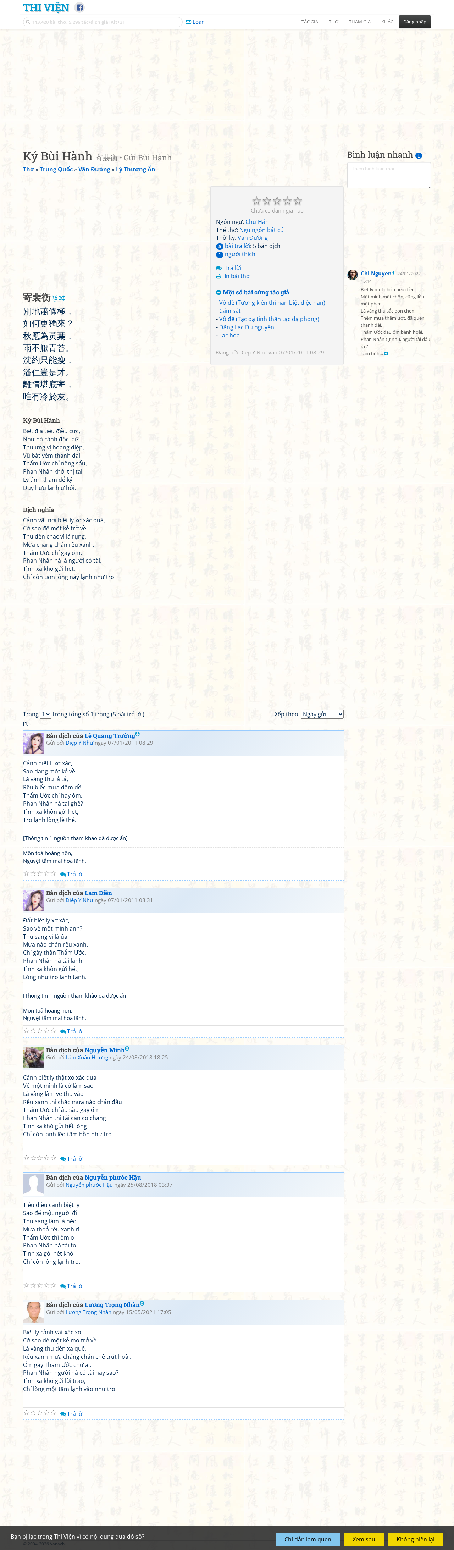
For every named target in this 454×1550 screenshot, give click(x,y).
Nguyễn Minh (105, 1050)
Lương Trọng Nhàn (112, 1305)
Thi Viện (46, 7)
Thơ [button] (333, 21)
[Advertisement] (227, 83)
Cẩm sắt (230, 311)
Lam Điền (98, 893)
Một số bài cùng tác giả (255, 292)
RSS (427, 1544)
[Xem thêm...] (386, 354)
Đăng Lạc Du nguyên (246, 327)
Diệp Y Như (253, 352)
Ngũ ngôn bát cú (261, 230)
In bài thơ (237, 276)
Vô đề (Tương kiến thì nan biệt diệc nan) (272, 303)
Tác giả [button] (309, 21)
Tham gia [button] (360, 21)
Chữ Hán (257, 222)
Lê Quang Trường (110, 736)
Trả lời (233, 268)
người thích (236, 254)
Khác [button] (387, 21)
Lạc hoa (229, 335)
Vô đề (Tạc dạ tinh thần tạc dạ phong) (269, 319)
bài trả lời (234, 246)
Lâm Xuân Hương (87, 1057)
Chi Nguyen (376, 273)
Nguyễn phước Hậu (113, 1177)
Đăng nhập (414, 21)
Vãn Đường (253, 238)
